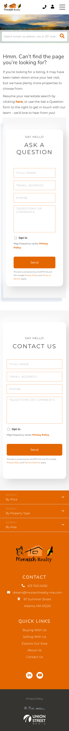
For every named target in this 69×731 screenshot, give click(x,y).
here (19, 102)
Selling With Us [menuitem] (34, 637)
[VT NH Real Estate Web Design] (34, 719)
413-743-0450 (45, 7)
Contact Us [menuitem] (34, 657)
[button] (62, 36)
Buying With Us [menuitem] (34, 630)
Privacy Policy (31, 275)
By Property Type (18, 513)
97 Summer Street (37, 603)
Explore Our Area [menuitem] (34, 644)
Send (34, 262)
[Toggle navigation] (62, 7)
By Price (11, 499)
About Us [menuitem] (34, 650)
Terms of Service (32, 462)
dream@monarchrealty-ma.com (37, 593)
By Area (11, 527)
